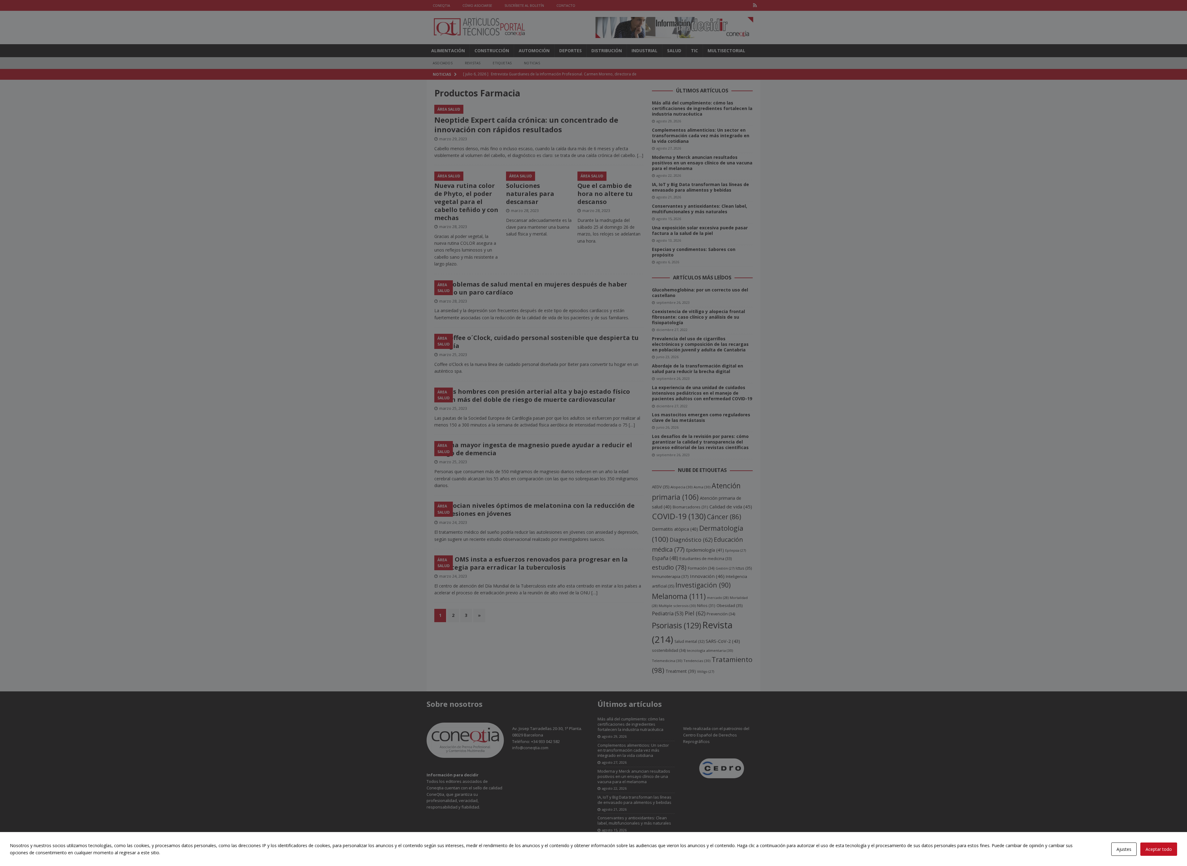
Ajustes (1124, 849)
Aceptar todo (1159, 849)
